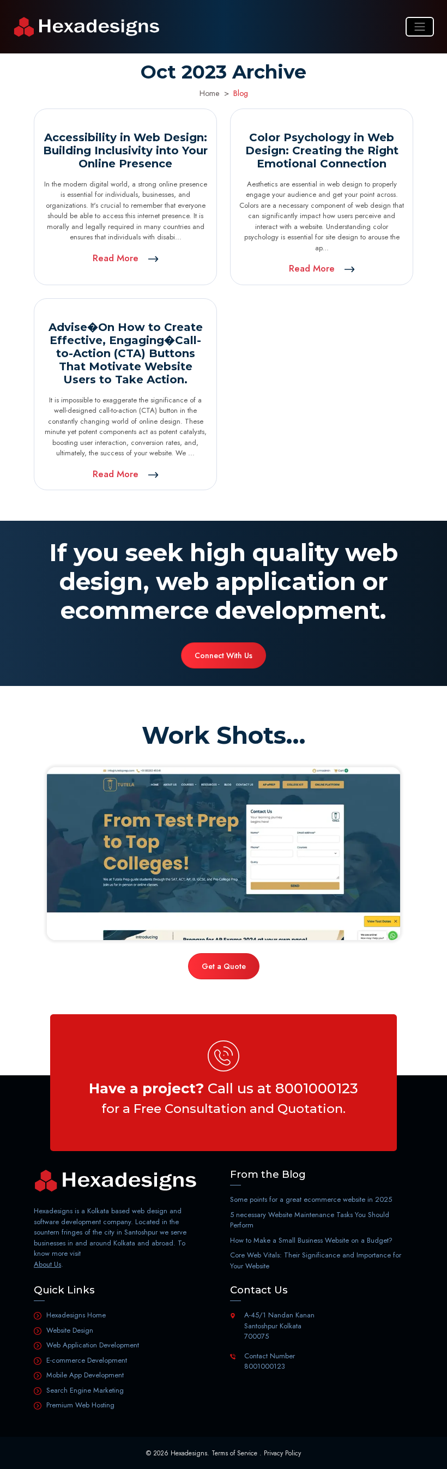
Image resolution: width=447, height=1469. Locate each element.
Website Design (69, 1330)
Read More (117, 257)
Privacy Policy (282, 1453)
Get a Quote (224, 966)
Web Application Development (92, 1345)
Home (210, 93)
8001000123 (316, 1088)
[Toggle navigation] (420, 27)
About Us (47, 1264)
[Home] (86, 26)
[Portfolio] (223, 853)
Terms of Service (234, 1453)
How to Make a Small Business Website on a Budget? (311, 1240)
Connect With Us (223, 655)
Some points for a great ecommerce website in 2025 (311, 1199)
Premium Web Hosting (80, 1405)
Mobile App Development (85, 1375)
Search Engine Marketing (85, 1390)
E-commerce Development (86, 1360)
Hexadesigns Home (76, 1315)
